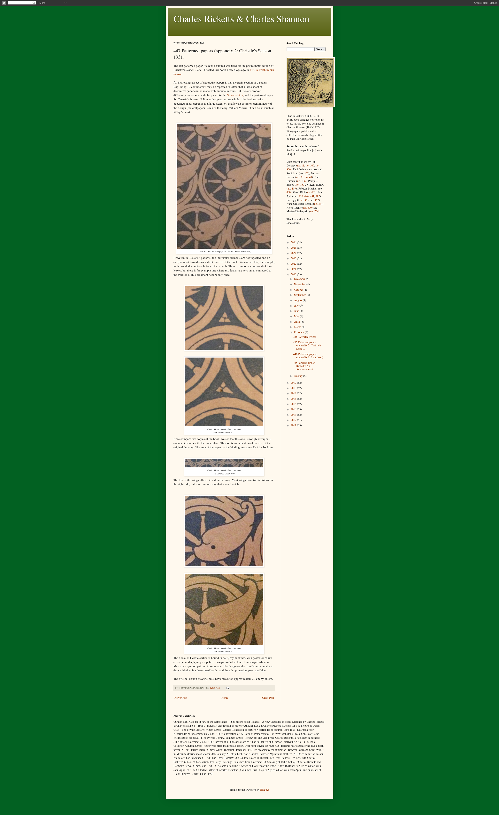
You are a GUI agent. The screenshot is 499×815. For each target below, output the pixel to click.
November (300, 284)
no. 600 (307, 207)
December (300, 279)
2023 (294, 258)
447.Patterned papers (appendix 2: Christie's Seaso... (307, 345)
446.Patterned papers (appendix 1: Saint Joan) (308, 355)
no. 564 (318, 204)
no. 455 (305, 200)
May (297, 316)
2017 (294, 393)
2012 (294, 420)
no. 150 (300, 184)
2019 (294, 382)
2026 (294, 242)
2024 (294, 253)
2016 (294, 398)
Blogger (264, 789)
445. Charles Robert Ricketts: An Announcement (304, 366)
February (299, 332)
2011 (294, 425)
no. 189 (292, 188)
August (298, 300)
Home (224, 697)
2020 (294, 274)
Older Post (268, 697)
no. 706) (314, 211)
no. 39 (299, 177)
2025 (294, 247)
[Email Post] (227, 687)
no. (311, 192)
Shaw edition (235, 95)
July (296, 305)
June (297, 311)
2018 (294, 388)
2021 (294, 269)
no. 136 (301, 181)
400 (289, 192)
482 (318, 196)
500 (306, 173)
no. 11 (300, 165)
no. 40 (308, 177)
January (298, 376)
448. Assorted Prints (304, 337)
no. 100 (310, 165)
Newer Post (180, 697)
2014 (294, 409)
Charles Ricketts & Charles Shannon (241, 18)
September (300, 295)
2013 (294, 414)
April (297, 321)
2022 (294, 263)
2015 (294, 404)
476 (306, 196)
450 (301, 196)
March (298, 327)
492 (317, 200)
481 (312, 196)
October (299, 289)
